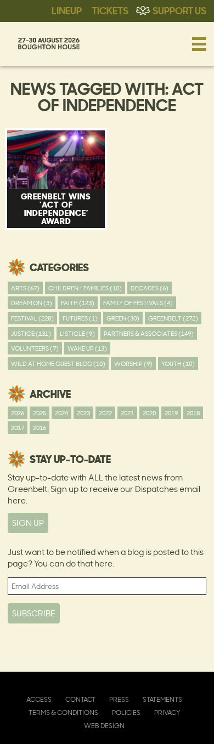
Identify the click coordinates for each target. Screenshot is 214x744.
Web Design (104, 725)
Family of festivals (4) (138, 303)
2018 (193, 413)
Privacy (167, 712)
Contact (80, 699)
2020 (149, 413)
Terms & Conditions (63, 712)
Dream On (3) (31, 303)
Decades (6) (149, 288)
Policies (126, 712)
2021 (127, 413)
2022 (105, 413)
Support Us (179, 10)
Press (119, 699)
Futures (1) (80, 318)
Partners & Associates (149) (149, 333)
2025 (39, 413)
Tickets (110, 10)
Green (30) (122, 318)
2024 (61, 413)
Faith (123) (77, 303)
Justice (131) (31, 333)
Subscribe (33, 613)
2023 (83, 413)
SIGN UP (28, 523)
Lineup (67, 10)
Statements (162, 699)
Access (39, 699)
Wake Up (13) (87, 348)
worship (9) (133, 363)
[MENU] (199, 44)
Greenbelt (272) (173, 318)
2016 (39, 427)
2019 (171, 413)
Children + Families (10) (85, 288)
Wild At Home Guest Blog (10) (58, 363)
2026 (17, 413)
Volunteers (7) (35, 348)
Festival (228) (32, 318)
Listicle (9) (77, 333)
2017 (17, 427)
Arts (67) (25, 288)
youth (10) (178, 363)
